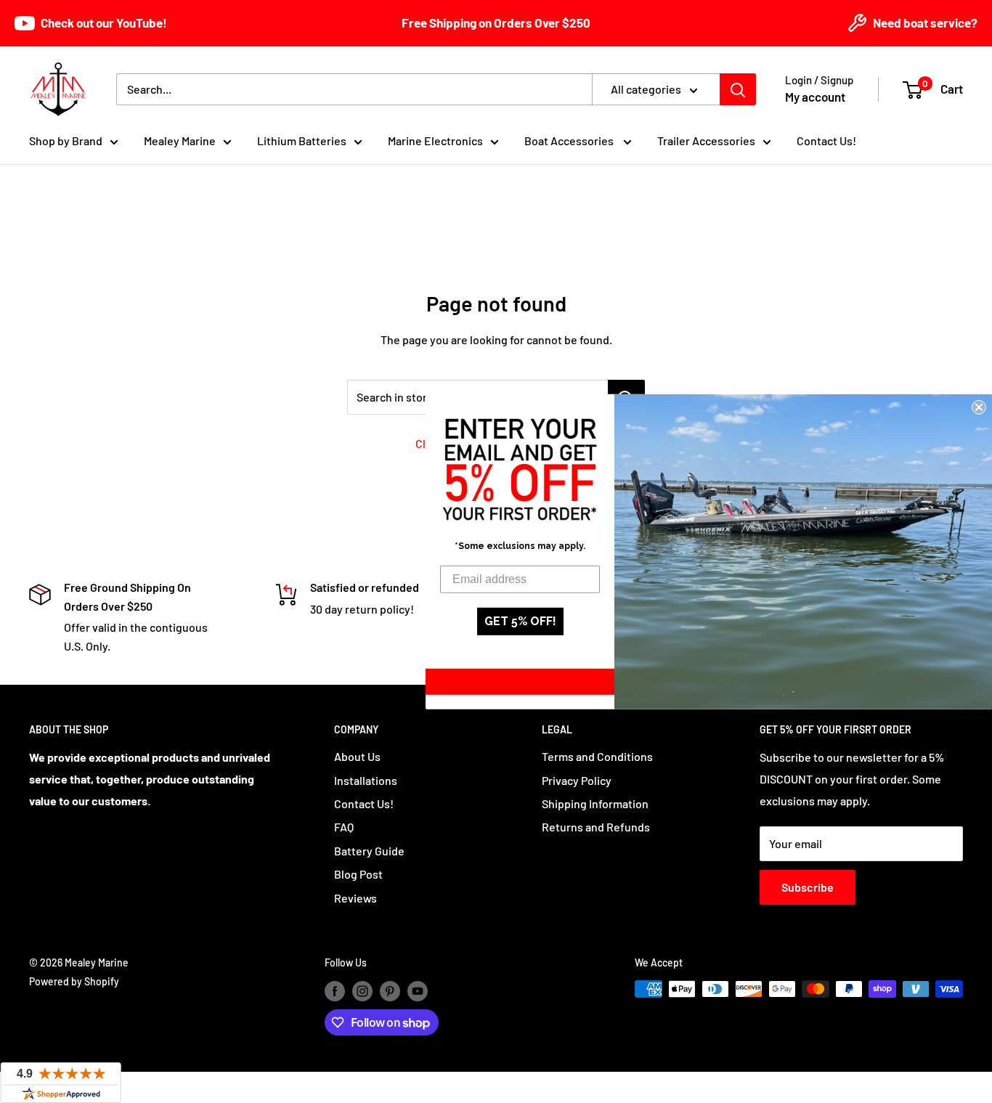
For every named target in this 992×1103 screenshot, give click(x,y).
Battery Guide (369, 851)
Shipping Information (595, 803)
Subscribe (807, 887)
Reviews (355, 898)
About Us (357, 756)
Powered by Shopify (74, 981)
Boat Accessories (570, 140)
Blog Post (358, 874)
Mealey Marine (180, 140)
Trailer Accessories (706, 140)
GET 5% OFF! (520, 621)
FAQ (344, 827)
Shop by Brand (65, 140)
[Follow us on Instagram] (362, 990)
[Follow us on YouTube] (417, 990)
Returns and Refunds (596, 827)
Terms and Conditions (597, 756)
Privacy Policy (576, 780)
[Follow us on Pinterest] (390, 990)
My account (815, 96)
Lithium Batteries (301, 140)
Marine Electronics (435, 140)
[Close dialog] (979, 406)
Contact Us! (826, 140)
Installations (365, 780)
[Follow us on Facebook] (335, 990)
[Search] (738, 89)
